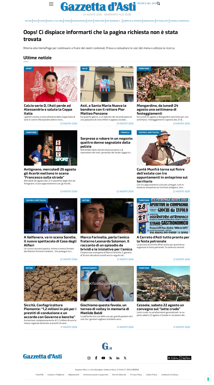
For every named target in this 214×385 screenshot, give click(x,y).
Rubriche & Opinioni (132, 21)
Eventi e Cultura (55, 21)
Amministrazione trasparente (96, 374)
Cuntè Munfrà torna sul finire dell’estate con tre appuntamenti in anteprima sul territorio (162, 175)
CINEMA (67, 21)
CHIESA (42, 21)
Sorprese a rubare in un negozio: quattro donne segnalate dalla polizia (106, 142)
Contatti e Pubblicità (56, 374)
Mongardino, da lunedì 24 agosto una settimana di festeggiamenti (157, 109)
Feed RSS (40, 374)
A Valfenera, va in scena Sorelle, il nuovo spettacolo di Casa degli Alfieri (50, 241)
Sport (90, 21)
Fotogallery (162, 21)
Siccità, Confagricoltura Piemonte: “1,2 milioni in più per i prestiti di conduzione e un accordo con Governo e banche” (50, 311)
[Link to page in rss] (110, 358)
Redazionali (149, 21)
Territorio (99, 21)
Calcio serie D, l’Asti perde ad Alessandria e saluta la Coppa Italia (48, 109)
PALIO (35, 21)
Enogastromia (79, 21)
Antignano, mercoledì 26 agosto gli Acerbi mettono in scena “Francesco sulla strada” (50, 173)
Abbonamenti (74, 374)
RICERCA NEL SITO (147, 3)
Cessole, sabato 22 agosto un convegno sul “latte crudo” (160, 307)
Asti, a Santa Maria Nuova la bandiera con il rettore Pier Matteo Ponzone (103, 109)
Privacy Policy (136, 374)
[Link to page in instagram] (89, 358)
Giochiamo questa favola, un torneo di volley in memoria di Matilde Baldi (104, 309)
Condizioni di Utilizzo (169, 374)
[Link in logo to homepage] (51, 356)
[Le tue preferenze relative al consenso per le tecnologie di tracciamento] (208, 379)
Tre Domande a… (114, 21)
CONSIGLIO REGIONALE (179, 21)
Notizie (28, 21)
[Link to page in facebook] (96, 358)
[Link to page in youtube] (103, 358)
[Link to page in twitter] (125, 358)
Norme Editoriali (119, 374)
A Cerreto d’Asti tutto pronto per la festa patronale (163, 239)
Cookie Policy (151, 374)
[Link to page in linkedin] (118, 358)
